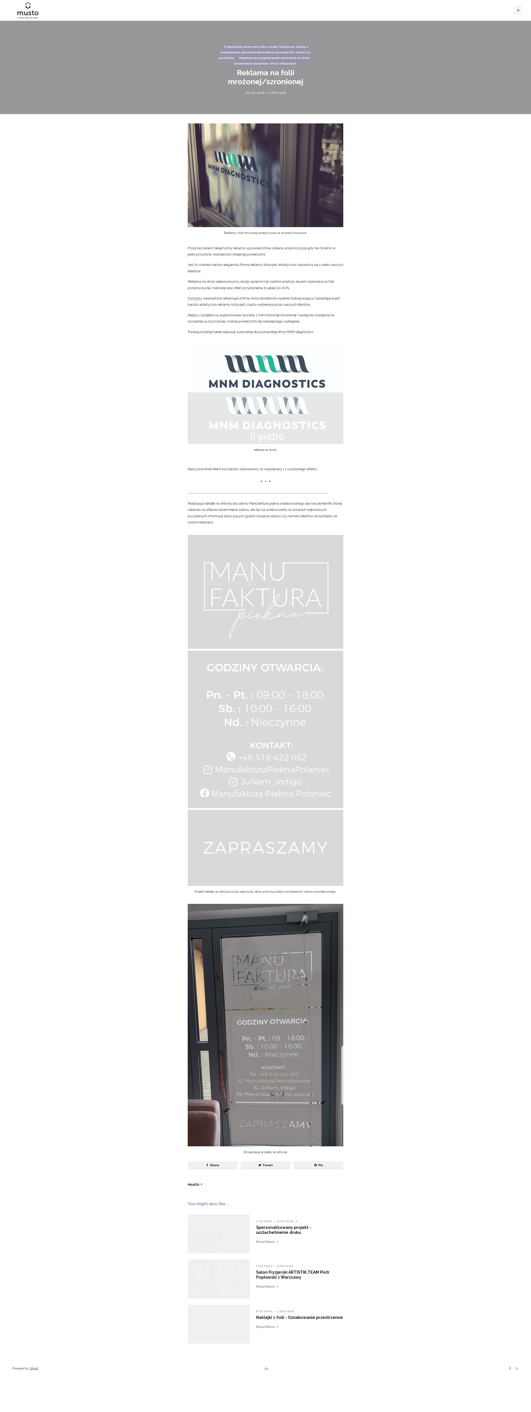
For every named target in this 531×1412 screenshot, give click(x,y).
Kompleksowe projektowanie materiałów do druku (274, 58)
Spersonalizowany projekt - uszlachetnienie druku (283, 1230)
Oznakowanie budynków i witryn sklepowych (265, 63)
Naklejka (195, 298)
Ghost (34, 1368)
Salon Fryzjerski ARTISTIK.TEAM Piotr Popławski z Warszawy (293, 1275)
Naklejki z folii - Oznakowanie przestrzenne (299, 1317)
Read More (265, 1242)
